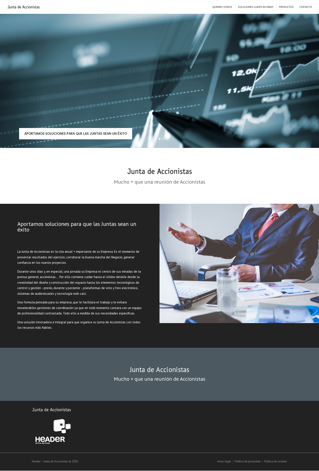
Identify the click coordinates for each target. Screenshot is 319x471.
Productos (286, 6)
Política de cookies (275, 461)
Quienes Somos (222, 6)
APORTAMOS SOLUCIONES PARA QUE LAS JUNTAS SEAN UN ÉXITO (75, 133)
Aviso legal (224, 461)
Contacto (305, 6)
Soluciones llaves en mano (255, 6)
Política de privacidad (247, 461)
